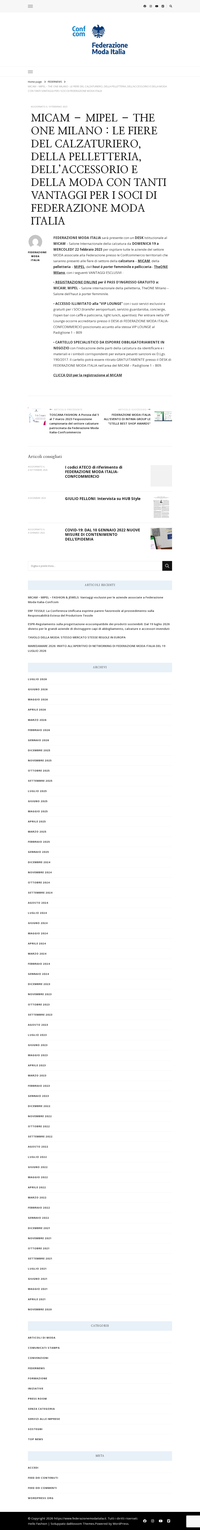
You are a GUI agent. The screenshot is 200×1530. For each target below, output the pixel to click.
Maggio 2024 (38, 933)
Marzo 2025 (37, 831)
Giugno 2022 (38, 1167)
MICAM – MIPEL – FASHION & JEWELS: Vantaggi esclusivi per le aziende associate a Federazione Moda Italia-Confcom (95, 599)
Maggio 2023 (38, 1055)
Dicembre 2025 (39, 750)
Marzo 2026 (37, 720)
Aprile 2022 (37, 1187)
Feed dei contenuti (43, 1478)
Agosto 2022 (38, 1146)
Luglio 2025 (37, 791)
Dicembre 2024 (39, 862)
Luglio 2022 (37, 1157)
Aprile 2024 (37, 943)
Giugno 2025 (38, 801)
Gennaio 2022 (38, 1217)
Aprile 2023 (37, 1065)
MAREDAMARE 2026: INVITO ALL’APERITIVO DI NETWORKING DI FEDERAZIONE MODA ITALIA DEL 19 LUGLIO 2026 (96, 648)
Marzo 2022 (37, 1197)
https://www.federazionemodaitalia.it (80, 1518)
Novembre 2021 (40, 1238)
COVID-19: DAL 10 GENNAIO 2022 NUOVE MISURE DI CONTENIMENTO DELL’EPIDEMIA (102, 534)
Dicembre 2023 (39, 984)
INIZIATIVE (35, 1388)
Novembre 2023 (40, 994)
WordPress (121, 1524)
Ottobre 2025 (39, 770)
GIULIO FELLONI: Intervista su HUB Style (103, 498)
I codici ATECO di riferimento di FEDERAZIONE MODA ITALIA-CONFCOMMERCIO (93, 472)
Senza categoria (41, 1409)
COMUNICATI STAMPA (44, 1347)
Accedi (33, 1467)
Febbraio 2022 (39, 1207)
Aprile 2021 (37, 1299)
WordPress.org (41, 1498)
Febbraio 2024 (39, 963)
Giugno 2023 (38, 1045)
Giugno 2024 (38, 923)
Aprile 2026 (37, 709)
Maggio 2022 (38, 1177)
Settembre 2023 (40, 1014)
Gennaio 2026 (38, 740)
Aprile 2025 (37, 821)
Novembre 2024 (40, 872)
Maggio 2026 (38, 699)
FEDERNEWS (36, 1368)
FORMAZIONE (37, 1378)
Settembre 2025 (40, 780)
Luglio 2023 (37, 1035)
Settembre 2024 (40, 892)
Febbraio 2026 (39, 730)
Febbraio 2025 (39, 841)
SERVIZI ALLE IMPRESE (44, 1419)
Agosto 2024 (38, 902)
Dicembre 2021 (39, 1228)
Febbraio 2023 (39, 1086)
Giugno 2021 (38, 1278)
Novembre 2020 (40, 1309)
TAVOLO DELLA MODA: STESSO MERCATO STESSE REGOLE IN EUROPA (77, 637)
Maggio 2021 (38, 1289)
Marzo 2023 (37, 1075)
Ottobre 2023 (39, 1004)
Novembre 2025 (40, 760)
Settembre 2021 (40, 1258)
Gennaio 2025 (38, 852)
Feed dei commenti (42, 1488)
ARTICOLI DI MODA (41, 1337)
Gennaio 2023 (38, 1096)
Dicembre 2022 (39, 1106)
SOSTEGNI (35, 1429)
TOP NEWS (35, 1439)
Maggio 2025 (38, 811)
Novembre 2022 (40, 1116)
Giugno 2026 (38, 689)
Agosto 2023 (38, 1024)
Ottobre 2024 (39, 882)
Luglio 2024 (37, 913)
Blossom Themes (82, 1524)
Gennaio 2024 (38, 974)
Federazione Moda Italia (35, 256)
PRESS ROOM (37, 1398)
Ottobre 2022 (39, 1126)
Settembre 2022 (40, 1136)
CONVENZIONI (38, 1358)
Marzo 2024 (37, 953)
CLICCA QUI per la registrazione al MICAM (87, 375)
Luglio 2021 (37, 1268)
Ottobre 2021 (39, 1248)
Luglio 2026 (37, 679)
